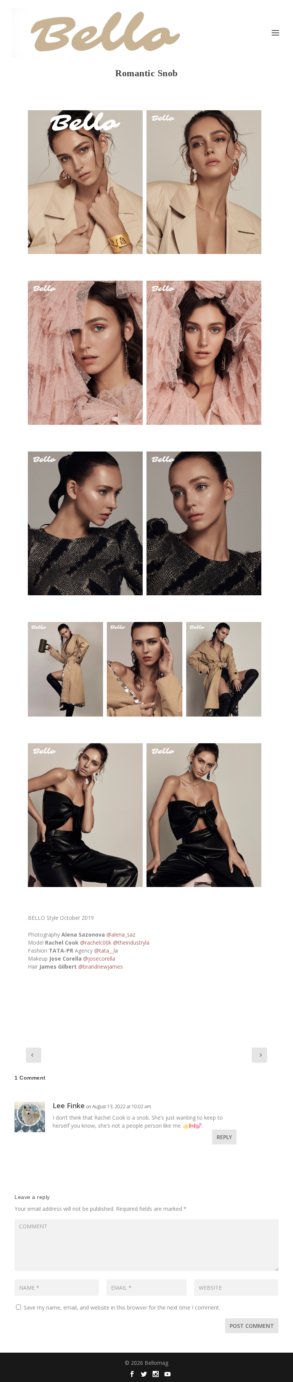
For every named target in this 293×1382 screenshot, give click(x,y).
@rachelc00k (95, 942)
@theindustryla (131, 942)
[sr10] (203, 182)
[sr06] (65, 669)
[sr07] (223, 669)
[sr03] (85, 523)
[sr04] (203, 523)
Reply (224, 1137)
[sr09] (203, 815)
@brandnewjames (100, 966)
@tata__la (106, 950)
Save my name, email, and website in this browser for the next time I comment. (122, 1307)
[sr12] (203, 352)
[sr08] (85, 815)
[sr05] (144, 669)
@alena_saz (120, 934)
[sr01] (85, 182)
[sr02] (85, 352)
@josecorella (99, 958)
